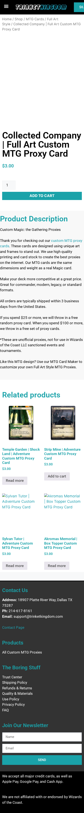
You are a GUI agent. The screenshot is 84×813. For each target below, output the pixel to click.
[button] (6, 6)
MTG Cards (35, 19)
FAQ (5, 710)
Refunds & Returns (17, 688)
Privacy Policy (13, 704)
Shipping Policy (14, 682)
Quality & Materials (17, 693)
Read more (15, 480)
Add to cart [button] (57, 476)
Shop (19, 19)
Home (7, 19)
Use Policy (10, 699)
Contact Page (13, 627)
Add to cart (42, 196)
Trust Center (12, 677)
